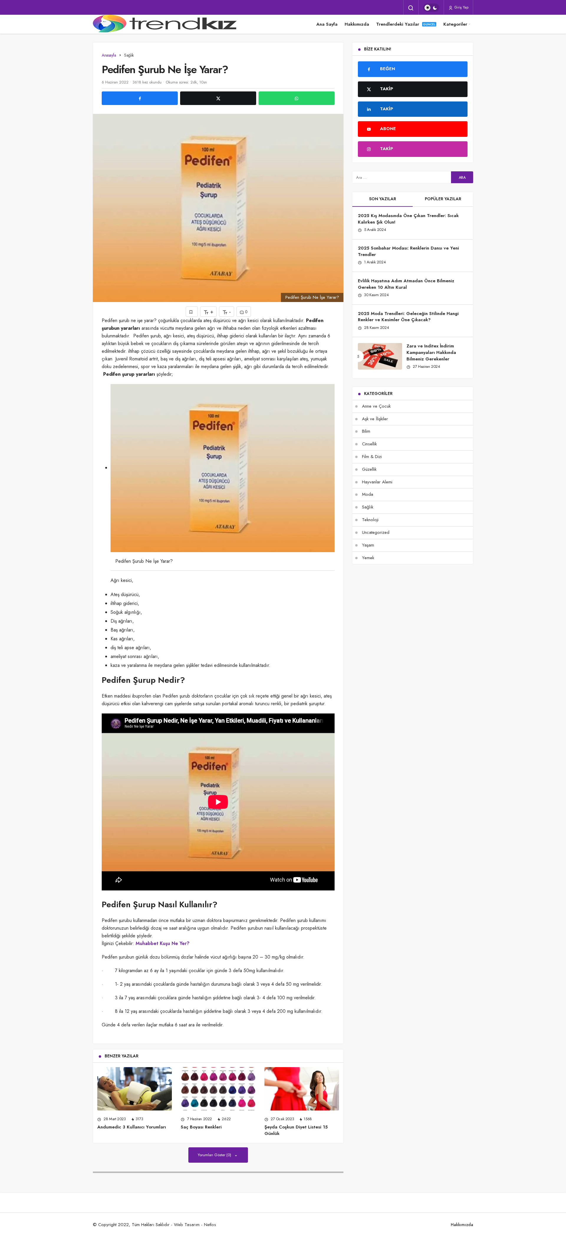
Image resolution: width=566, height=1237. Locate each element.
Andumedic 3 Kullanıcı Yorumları (131, 1127)
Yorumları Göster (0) (215, 1155)
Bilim (366, 431)
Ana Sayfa (327, 24)
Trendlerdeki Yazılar (397, 24)
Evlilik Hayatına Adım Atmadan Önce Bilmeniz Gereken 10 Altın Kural (406, 284)
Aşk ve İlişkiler (375, 419)
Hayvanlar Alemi (377, 482)
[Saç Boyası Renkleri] (218, 1088)
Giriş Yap (460, 7)
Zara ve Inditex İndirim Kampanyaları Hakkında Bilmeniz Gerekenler (431, 352)
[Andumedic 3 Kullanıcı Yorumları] (134, 1088)
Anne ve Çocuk (376, 406)
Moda (367, 494)
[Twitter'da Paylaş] (218, 98)
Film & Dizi (372, 456)
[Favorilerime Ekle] (192, 311)
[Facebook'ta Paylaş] (140, 98)
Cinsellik (369, 444)
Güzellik (369, 469)
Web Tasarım (187, 1224)
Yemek (368, 557)
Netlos (210, 1224)
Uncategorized (375, 532)
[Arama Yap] (411, 8)
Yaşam (368, 545)
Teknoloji (370, 519)
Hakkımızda (357, 24)
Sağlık (367, 507)
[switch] (431, 8)
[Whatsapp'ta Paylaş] (297, 98)
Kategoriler (455, 24)
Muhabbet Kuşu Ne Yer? (163, 943)
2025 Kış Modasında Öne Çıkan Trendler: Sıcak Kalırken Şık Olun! (408, 218)
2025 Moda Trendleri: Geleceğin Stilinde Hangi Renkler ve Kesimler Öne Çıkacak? (408, 316)
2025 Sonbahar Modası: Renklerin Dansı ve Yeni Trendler (408, 251)
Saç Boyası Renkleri (201, 1127)
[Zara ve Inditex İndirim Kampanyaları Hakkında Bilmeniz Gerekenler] (380, 356)
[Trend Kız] (166, 24)
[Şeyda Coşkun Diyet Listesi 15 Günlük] (301, 1088)
